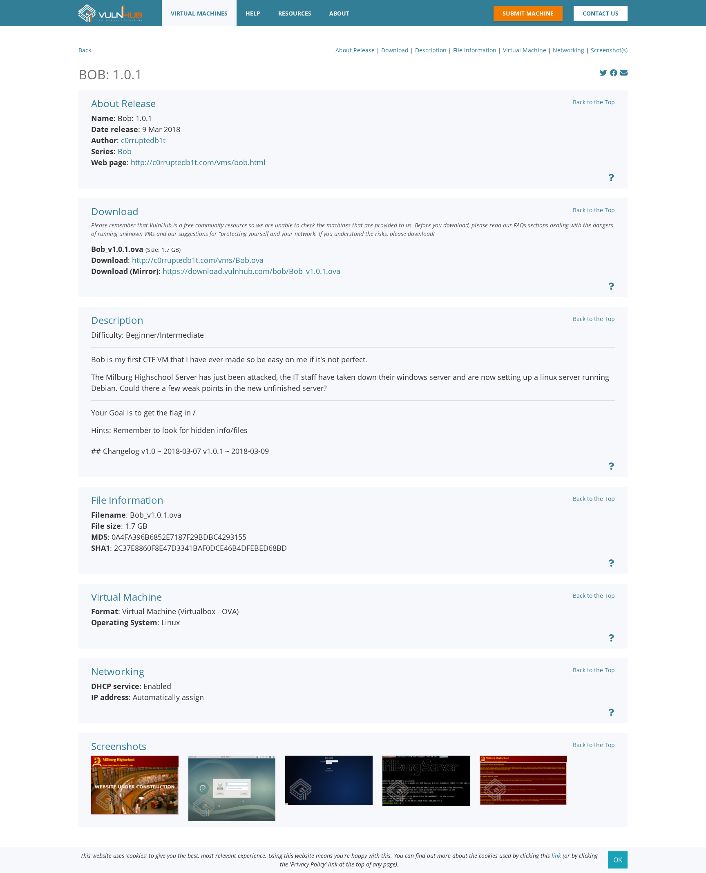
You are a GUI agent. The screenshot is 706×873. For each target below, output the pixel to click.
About (339, 13)
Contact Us (601, 13)
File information (474, 50)
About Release (355, 50)
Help (253, 13)
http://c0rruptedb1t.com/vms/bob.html (198, 162)
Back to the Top (594, 102)
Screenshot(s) (609, 50)
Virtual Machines (199, 13)
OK (617, 859)
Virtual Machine (524, 50)
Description (431, 50)
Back (84, 50)
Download (395, 50)
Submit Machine (528, 13)
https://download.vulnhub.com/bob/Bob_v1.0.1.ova (251, 271)
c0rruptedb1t (143, 140)
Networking (568, 50)
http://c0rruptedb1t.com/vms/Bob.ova (198, 260)
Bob (125, 151)
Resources (294, 13)
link (556, 856)
